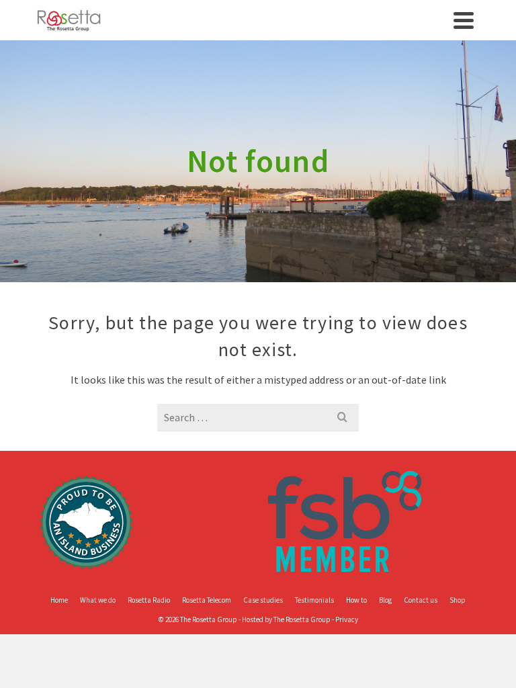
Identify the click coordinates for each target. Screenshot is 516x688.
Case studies (263, 600)
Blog (385, 600)
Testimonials (314, 600)
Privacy (346, 619)
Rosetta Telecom (206, 600)
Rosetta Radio (149, 600)
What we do (98, 600)
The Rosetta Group (302, 619)
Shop (457, 600)
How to (356, 600)
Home (59, 600)
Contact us (420, 600)
